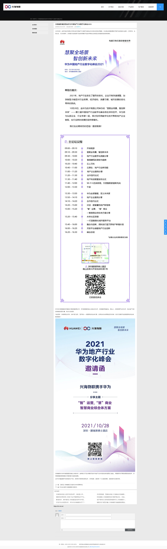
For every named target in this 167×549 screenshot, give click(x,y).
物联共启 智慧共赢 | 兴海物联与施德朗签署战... (111, 502)
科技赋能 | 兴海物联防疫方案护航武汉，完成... (111, 497)
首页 (31, 19)
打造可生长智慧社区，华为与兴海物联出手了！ (70, 502)
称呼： (63, 515)
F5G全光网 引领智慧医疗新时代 (68, 487)
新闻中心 (35, 19)
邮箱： (63, 518)
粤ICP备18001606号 (95, 546)
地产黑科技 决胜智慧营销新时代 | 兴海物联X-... (111, 499)
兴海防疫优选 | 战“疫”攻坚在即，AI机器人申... (70, 494)
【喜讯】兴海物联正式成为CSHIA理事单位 (71, 484)
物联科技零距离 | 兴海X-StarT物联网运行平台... (70, 497)
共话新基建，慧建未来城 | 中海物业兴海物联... (111, 494)
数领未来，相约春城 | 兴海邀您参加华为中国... (70, 499)
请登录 (60, 511)
